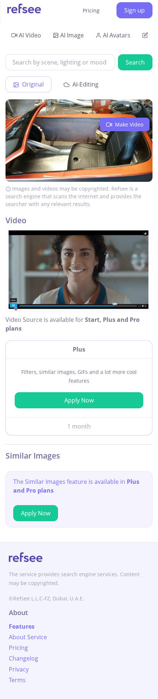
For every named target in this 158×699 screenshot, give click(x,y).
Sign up (134, 10)
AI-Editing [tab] (84, 84)
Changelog (23, 658)
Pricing (91, 10)
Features (22, 626)
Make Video (128, 124)
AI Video (30, 35)
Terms (17, 680)
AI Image (72, 35)
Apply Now (79, 400)
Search (135, 62)
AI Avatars (116, 35)
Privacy (19, 669)
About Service (28, 637)
